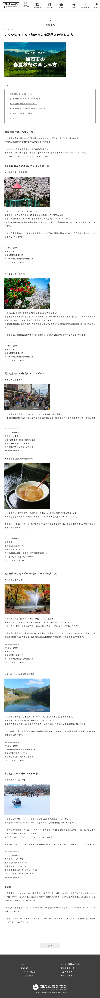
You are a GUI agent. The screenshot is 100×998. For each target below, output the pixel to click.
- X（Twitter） (27, 972)
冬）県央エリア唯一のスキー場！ (21, 113)
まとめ (12, 118)
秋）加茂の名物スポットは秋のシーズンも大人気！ (28, 108)
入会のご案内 (67, 972)
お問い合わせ (66, 976)
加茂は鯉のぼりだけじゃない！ (21, 94)
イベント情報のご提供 (70, 964)
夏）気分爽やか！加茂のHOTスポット (23, 103)
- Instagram (27, 976)
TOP (22, 964)
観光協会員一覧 (68, 968)
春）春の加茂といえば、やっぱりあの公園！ (25, 98)
